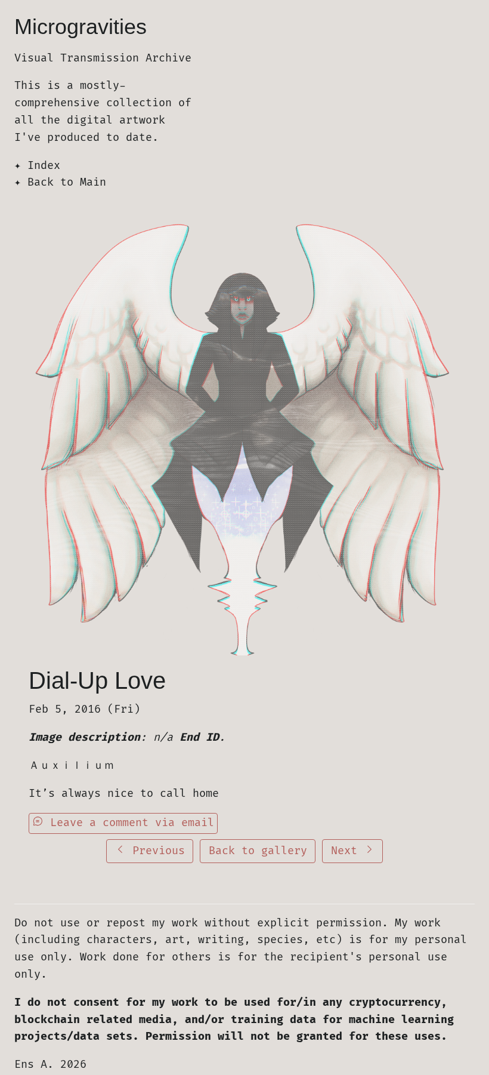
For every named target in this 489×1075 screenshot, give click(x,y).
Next (347, 851)
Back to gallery (258, 851)
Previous (155, 851)
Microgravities (80, 26)
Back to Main (66, 182)
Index (43, 166)
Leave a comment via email (129, 823)
